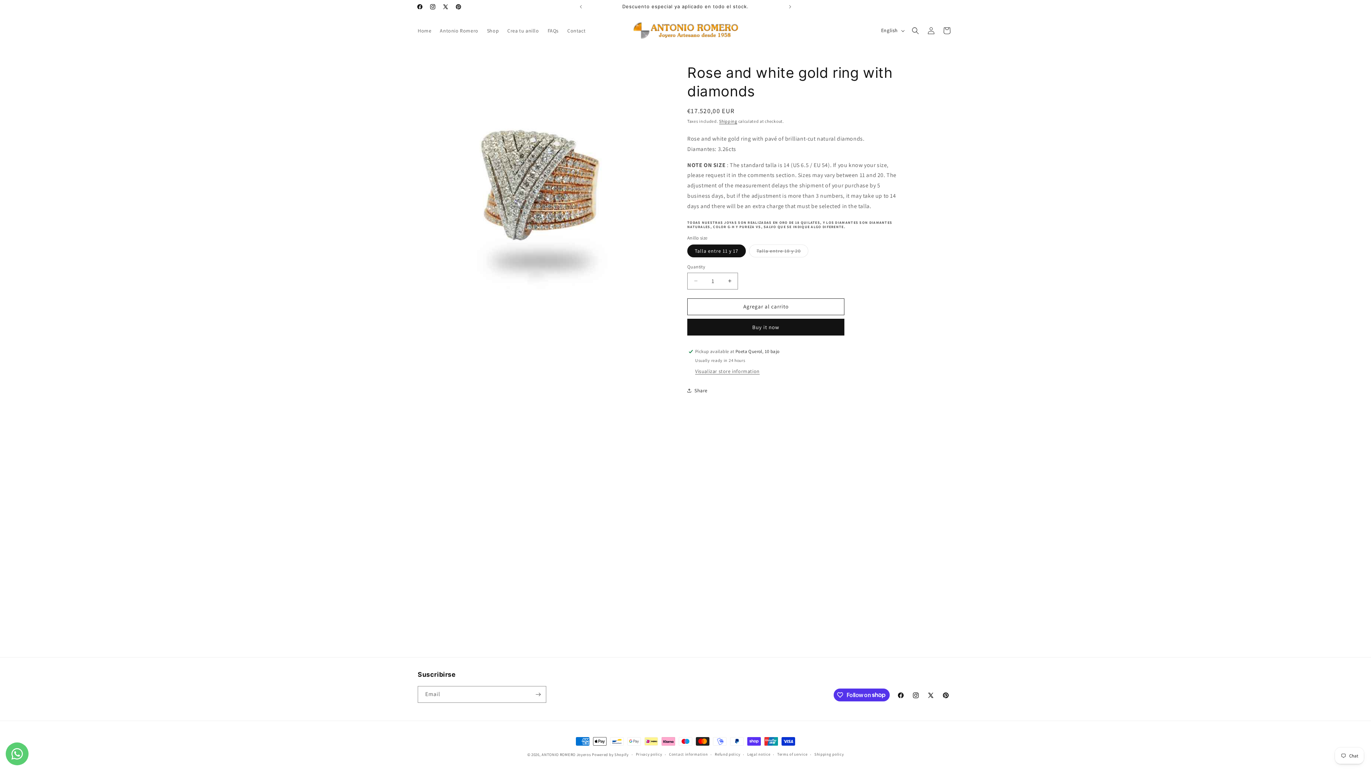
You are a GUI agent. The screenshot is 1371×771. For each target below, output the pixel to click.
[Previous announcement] (581, 7)
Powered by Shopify (610, 754)
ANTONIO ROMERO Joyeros (566, 754)
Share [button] (701, 390)
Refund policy (727, 754)
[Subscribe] (538, 694)
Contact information (688, 754)
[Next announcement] (790, 7)
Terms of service (792, 754)
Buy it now (765, 327)
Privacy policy (649, 754)
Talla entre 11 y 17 (716, 251)
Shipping (728, 121)
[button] (915, 31)
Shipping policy (829, 754)
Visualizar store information (727, 371)
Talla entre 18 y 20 (782, 252)
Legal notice (758, 754)
